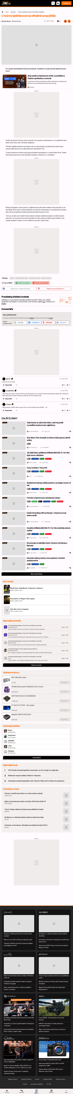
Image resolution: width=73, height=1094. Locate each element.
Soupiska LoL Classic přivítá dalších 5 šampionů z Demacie (19, 1024)
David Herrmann (33, 447)
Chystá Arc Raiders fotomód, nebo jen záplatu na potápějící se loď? (18, 944)
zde (43, 302)
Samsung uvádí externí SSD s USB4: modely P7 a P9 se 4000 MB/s (18, 1061)
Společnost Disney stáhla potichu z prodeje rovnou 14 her (49, 484)
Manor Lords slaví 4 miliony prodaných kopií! (18, 939)
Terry (30, 476)
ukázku (4, 303)
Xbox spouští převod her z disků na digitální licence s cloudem (17, 988)
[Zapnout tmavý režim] (58, 3)
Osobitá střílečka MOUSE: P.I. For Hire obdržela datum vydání (48, 529)
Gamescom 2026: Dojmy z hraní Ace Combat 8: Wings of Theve (53, 946)
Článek (5, 75)
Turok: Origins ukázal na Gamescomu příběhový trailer (24, 809)
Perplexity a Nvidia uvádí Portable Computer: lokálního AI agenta (18, 982)
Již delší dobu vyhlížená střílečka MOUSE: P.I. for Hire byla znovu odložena (48, 454)
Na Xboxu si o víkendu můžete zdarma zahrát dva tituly (24, 817)
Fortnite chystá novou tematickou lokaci (43, 498)
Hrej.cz (7, 819)
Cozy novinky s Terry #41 (37, 468)
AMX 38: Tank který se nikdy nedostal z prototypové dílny (51, 1024)
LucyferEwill (10, 390)
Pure (7, 12)
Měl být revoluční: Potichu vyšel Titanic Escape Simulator (53, 982)
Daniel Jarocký (32, 462)
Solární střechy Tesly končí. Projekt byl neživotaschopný (16, 1072)
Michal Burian (16, 21)
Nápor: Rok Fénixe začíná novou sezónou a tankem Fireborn (52, 1030)
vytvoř (51, 318)
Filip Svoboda (32, 567)
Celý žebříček (36, 757)
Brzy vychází (8, 581)
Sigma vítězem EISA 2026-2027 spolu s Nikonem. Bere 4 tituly (51, 1070)
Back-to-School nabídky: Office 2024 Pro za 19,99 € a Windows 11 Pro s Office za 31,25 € (17, 1066)
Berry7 (8, 379)
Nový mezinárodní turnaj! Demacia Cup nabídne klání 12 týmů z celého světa (19, 1030)
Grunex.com (8, 795)
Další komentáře (36, 665)
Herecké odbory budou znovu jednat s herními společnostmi (46, 559)
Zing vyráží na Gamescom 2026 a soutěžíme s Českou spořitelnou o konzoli (46, 77)
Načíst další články (36, 574)
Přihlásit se (66, 3)
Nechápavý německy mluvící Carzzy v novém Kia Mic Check (19, 1019)
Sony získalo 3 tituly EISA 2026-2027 (50, 1059)
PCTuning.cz (8, 803)
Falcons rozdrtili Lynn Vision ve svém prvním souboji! (23, 793)
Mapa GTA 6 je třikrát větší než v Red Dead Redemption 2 (52, 988)
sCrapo (8, 404)
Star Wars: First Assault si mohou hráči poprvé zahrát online (48, 439)
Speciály (5, 467)
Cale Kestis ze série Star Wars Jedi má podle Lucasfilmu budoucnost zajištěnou (45, 423)
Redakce (32, 87)
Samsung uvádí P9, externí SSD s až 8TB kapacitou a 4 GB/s (51, 1064)
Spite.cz (7, 811)
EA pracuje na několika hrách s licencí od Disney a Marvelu (47, 544)
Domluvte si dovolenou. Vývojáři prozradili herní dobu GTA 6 (26, 825)
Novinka (13, 12)
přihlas (32, 318)
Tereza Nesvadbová (33, 431)
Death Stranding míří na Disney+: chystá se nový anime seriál (46, 514)
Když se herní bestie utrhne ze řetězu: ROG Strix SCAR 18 (25, 801)
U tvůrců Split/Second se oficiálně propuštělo (31, 12)
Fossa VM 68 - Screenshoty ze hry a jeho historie (51, 1019)
